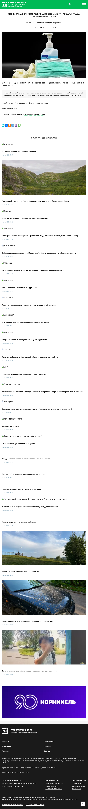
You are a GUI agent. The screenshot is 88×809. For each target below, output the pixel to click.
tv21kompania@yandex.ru (53, 788)
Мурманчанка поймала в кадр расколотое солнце (36, 103)
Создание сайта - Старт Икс (35, 804)
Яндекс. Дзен (39, 114)
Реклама (5, 751)
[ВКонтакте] (6, 125)
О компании (6, 746)
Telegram (28, 114)
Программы (49, 741)
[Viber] (16, 125)
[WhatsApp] (19, 125)
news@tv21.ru (76, 788)
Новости (5, 741)
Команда (47, 746)
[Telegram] (12, 125)
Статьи (47, 751)
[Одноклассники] (9, 125)
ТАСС (12, 86)
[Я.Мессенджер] (3, 125)
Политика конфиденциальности (12, 804)
